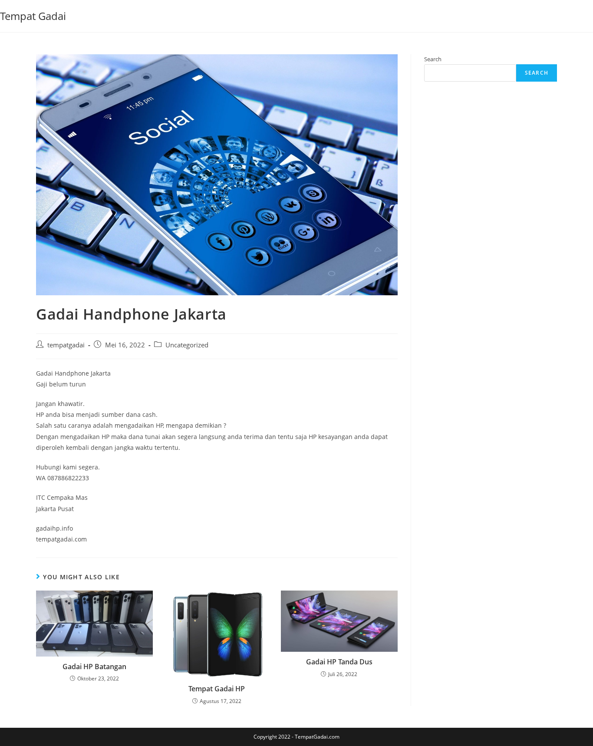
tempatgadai (66, 345)
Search (432, 59)
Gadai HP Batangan (94, 666)
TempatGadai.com (317, 736)
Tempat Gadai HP (216, 688)
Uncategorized (186, 345)
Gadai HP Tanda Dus (339, 662)
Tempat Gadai (33, 16)
